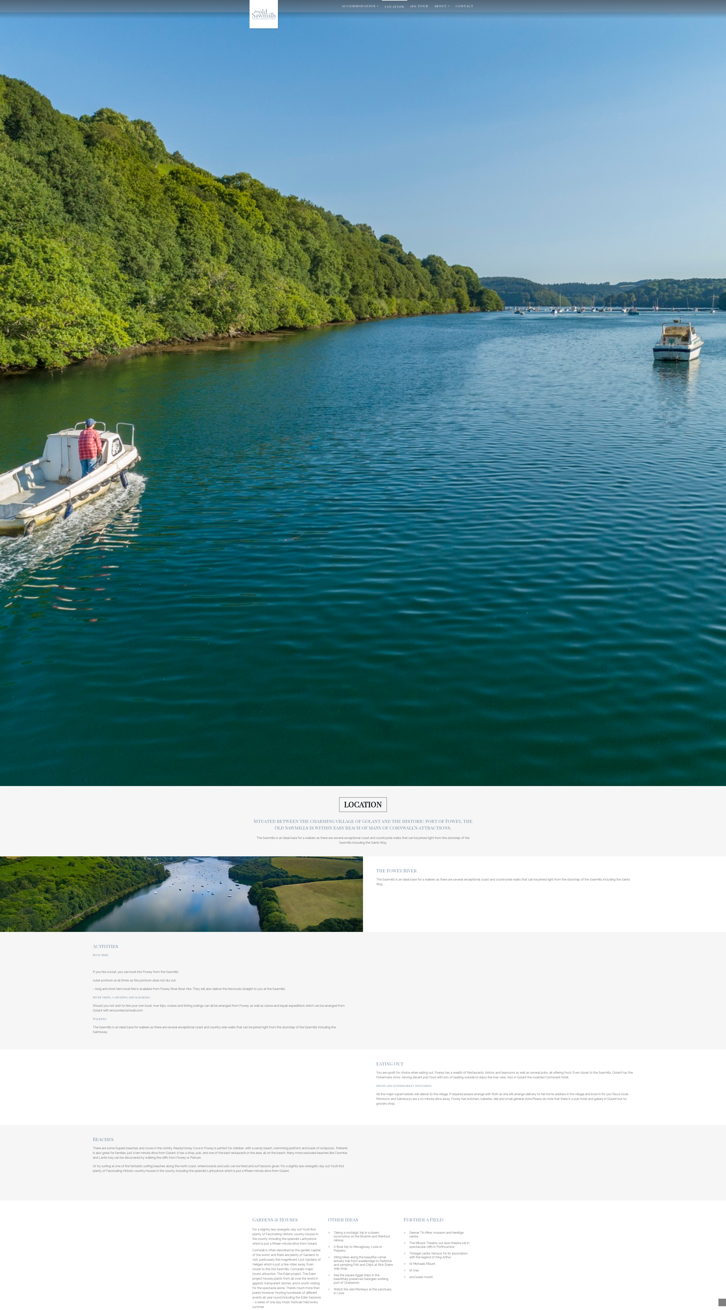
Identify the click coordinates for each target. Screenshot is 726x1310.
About (440, 6)
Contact (465, 6)
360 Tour (419, 6)
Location (394, 7)
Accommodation (359, 6)
